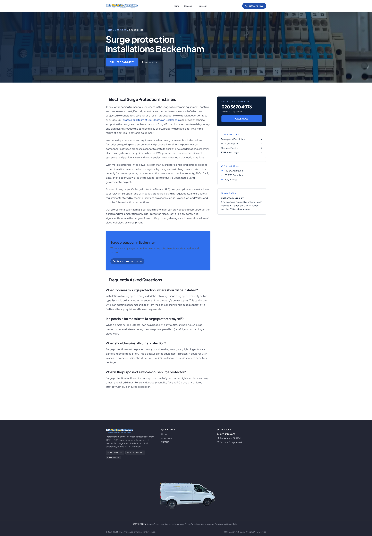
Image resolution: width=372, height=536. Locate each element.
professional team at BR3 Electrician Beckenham (151, 119)
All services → (149, 62)
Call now (241, 118)
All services (166, 438)
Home (176, 6)
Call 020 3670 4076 (122, 62)
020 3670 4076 (256, 6)
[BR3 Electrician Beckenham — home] (122, 6)
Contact (202, 6)
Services (188, 6)
